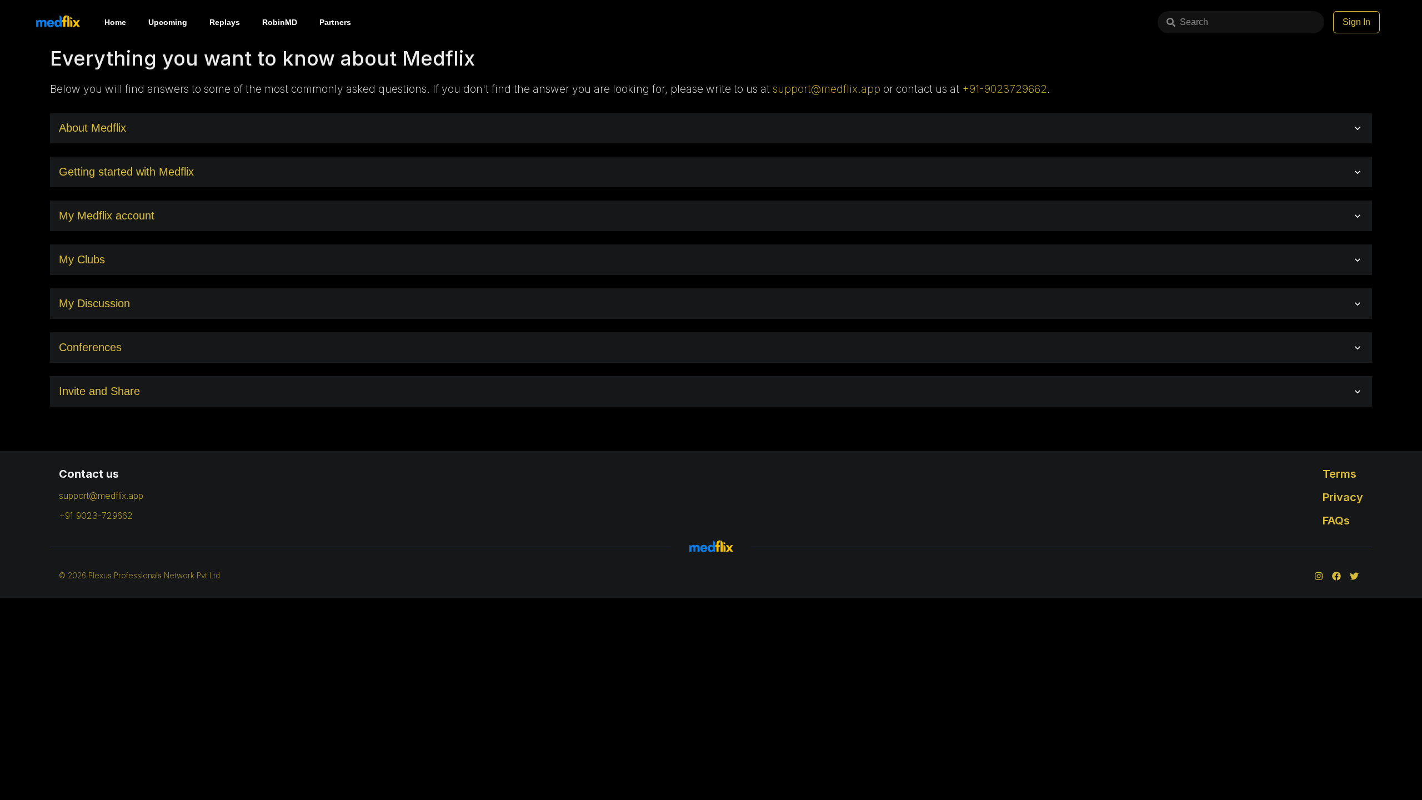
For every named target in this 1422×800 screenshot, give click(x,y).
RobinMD (279, 22)
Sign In (1356, 22)
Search (1194, 22)
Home (115, 22)
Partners (335, 22)
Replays (224, 22)
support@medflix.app (826, 89)
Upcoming (167, 22)
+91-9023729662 (1004, 89)
